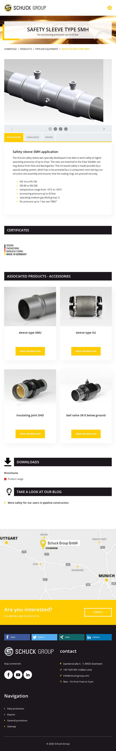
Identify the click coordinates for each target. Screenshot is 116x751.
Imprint (11, 714)
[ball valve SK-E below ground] (86, 370)
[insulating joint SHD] (30, 370)
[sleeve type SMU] (30, 288)
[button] (17, 637)
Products (26, 49)
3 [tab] (60, 129)
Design (49, 137)
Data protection (15, 708)
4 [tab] (66, 129)
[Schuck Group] (25, 6)
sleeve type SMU (30, 333)
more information (30, 351)
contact (98, 612)
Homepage (10, 49)
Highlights (33, 137)
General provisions (17, 720)
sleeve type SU (86, 333)
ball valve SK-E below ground (86, 415)
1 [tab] (50, 129)
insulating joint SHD (30, 415)
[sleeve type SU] (86, 288)
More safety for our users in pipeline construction (38, 502)
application (14, 137)
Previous (12, 129)
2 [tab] (55, 129)
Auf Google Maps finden (58, 564)
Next (104, 129)
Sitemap (11, 726)
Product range (15, 479)
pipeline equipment (46, 49)
